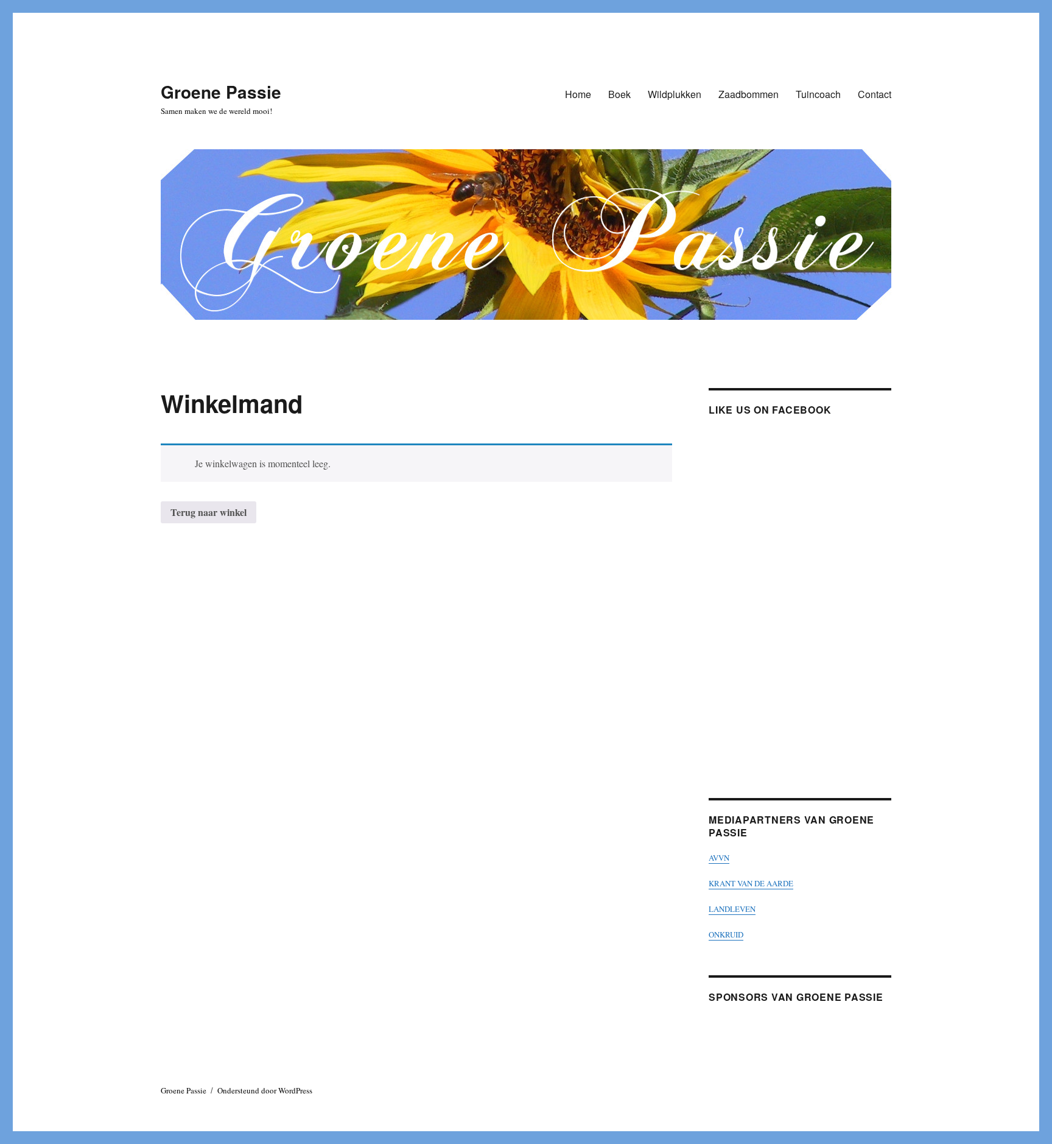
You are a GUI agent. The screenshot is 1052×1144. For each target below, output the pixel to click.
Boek (619, 94)
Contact (874, 94)
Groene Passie (221, 91)
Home (578, 94)
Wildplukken (674, 94)
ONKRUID (726, 934)
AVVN (719, 857)
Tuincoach (818, 94)
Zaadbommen (748, 94)
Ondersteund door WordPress (264, 1090)
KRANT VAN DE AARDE (751, 883)
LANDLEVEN (732, 908)
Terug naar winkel (208, 512)
